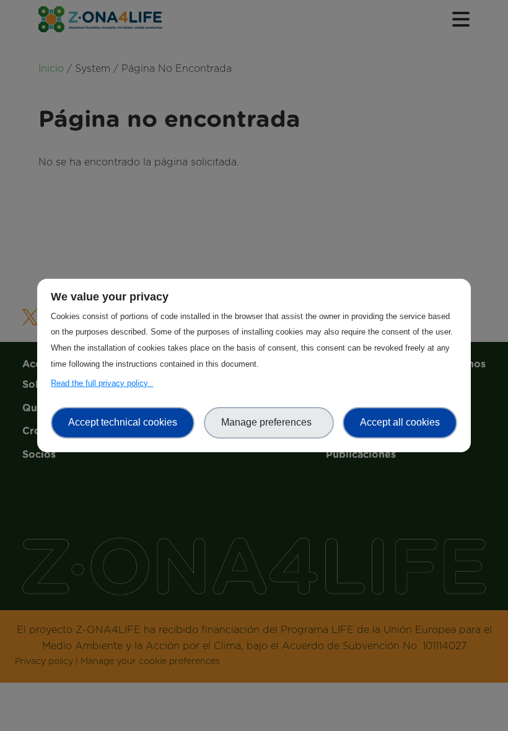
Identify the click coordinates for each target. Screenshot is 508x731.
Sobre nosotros (254, 84)
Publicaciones (254, 364)
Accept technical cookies (122, 422)
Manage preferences (269, 422)
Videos (254, 293)
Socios (254, 155)
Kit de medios (254, 341)
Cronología (254, 132)
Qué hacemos (254, 107)
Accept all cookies (400, 422)
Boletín (254, 317)
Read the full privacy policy (102, 383)
